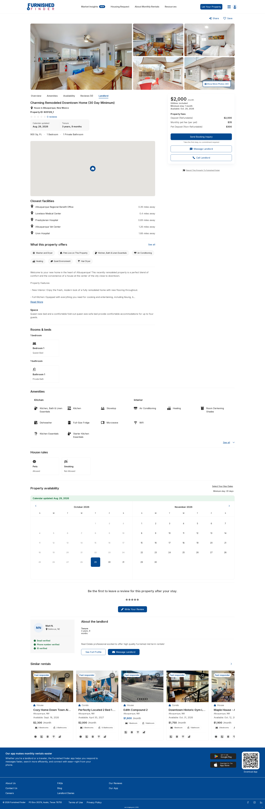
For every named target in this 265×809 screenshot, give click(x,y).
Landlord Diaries (65, 793)
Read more (36, 301)
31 (123, 562)
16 (109, 543)
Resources (171, 6)
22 (95, 552)
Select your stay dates (222, 486)
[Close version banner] (262, 807)
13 (67, 543)
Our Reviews (115, 783)
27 (67, 562)
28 (81, 562)
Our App (113, 788)
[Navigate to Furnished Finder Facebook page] (248, 802)
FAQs (60, 783)
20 (67, 552)
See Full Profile (93, 652)
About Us (11, 783)
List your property (211, 6)
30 (109, 562)
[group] (201, 138)
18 (40, 552)
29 (95, 562)
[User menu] (232, 6)
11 (39, 543)
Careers (10, 793)
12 (54, 543)
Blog (59, 788)
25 (40, 562)
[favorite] (67, 675)
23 (109, 552)
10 (123, 533)
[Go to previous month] (36, 506)
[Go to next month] (229, 506)
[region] (52, 686)
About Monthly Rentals (147, 6)
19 (54, 552)
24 (123, 552)
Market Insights (92, 6)
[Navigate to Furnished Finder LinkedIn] (261, 802)
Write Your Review (134, 609)
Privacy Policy (94, 802)
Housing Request (120, 6)
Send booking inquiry (201, 136)
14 (82, 543)
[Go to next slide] (231, 664)
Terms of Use (75, 802)
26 (53, 562)
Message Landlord (125, 652)
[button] (223, 491)
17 (123, 543)
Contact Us (11, 788)
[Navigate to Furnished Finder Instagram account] (254, 802)
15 (95, 543)
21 (81, 552)
